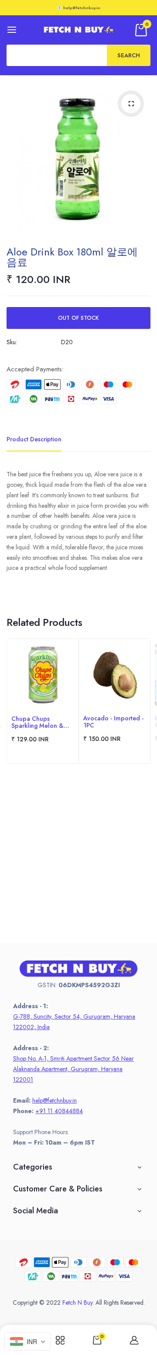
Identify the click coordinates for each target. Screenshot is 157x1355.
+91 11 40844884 (59, 1111)
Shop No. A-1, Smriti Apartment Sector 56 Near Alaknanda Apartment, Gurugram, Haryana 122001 (73, 1069)
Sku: (12, 342)
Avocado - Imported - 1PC (113, 722)
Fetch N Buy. (78, 1302)
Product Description (34, 439)
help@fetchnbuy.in (54, 1100)
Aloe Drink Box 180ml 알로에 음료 (72, 257)
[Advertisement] (78, 864)
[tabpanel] (42, 701)
